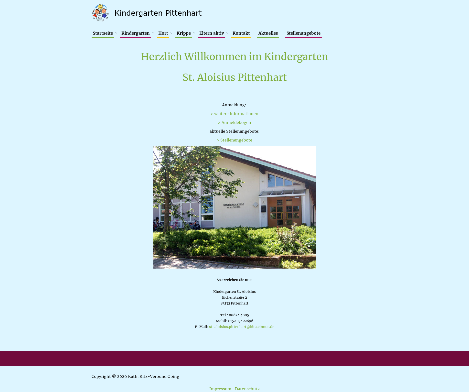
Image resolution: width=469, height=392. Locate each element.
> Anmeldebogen (234, 122)
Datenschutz (247, 388)
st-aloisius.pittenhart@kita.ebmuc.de (241, 327)
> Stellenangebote (234, 140)
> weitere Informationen (234, 113)
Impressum (220, 388)
